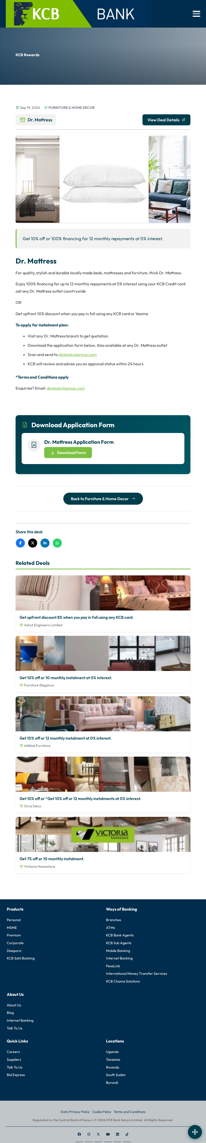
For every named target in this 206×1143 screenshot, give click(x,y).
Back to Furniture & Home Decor (100, 498)
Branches (113, 920)
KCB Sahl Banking (21, 958)
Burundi (112, 1082)
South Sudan (116, 1075)
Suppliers (14, 1059)
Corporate (15, 943)
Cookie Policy (101, 1112)
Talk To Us (14, 1028)
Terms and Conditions (129, 1112)
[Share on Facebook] (20, 543)
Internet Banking (119, 958)
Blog (10, 1012)
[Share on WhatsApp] (57, 543)
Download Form (71, 452)
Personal (14, 920)
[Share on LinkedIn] (45, 543)
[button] (196, 14)
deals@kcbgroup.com (78, 354)
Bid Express (16, 1075)
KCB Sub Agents (118, 943)
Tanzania (113, 1059)
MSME (12, 927)
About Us (14, 1005)
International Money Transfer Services (136, 973)
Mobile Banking (118, 950)
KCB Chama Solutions (123, 981)
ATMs (110, 927)
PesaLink (113, 966)
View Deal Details (163, 119)
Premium (14, 935)
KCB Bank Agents (120, 935)
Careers (13, 1051)
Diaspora (14, 950)
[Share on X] (32, 543)
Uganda (112, 1051)
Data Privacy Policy (75, 1112)
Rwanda (112, 1067)
